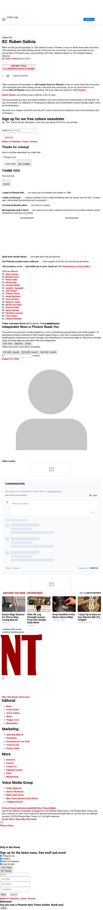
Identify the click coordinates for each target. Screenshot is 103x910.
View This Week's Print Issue (16, 697)
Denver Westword (14, 791)
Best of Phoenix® (10, 861)
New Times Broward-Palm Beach (22, 798)
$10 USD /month (11, 352)
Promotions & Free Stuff (18, 741)
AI (36, 808)
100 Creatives (79, 90)
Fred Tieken (11, 316)
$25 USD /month (30, 352)
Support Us (88, 19)
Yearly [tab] (28, 343)
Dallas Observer (14, 788)
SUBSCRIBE (10, 164)
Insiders (6, 858)
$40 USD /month (48, 352)
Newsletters (12, 723)
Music (9, 716)
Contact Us (11, 766)
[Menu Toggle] (3, 19)
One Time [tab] (7, 343)
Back (3, 894)
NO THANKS (24, 164)
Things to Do (8, 856)
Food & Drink (12, 709)
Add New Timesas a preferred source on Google (18, 67)
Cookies (19, 808)
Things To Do (12, 720)
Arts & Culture (13, 713)
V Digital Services (14, 802)
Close (3, 908)
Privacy (33, 141)
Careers (10, 763)
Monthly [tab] (19, 343)
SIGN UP (9, 137)
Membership (12, 777)
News (9, 706)
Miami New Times (15, 795)
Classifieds (11, 738)
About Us (10, 759)
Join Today (6, 867)
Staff (8, 773)
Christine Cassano (14, 313)
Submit (13, 894)
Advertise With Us (14, 734)
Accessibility (29, 808)
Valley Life (7, 37)
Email (5, 130)
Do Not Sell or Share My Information (19, 819)
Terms (25, 141)
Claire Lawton (11, 58)
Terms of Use (12, 745)
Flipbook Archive (14, 770)
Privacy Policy (13, 748)
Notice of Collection (11, 141)
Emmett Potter (12, 307)
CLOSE (6, 184)
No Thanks (6, 871)
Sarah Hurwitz (12, 310)
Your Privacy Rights (46, 808)
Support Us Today (10, 359)
